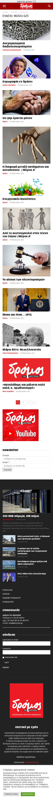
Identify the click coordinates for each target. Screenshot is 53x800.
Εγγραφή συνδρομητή (12, 598)
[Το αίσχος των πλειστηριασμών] (26, 260)
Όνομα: (6, 455)
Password (7, 649)
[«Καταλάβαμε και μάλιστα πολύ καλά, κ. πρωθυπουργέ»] (26, 369)
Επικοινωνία (7, 590)
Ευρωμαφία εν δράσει (18, 81)
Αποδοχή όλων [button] (27, 794)
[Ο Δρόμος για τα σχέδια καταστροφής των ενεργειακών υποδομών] (9, 551)
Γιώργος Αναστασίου (9, 85)
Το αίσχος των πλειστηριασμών (24, 279)
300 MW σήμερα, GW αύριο (21, 516)
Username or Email (10, 640)
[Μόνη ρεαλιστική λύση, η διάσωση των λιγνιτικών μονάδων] (9, 539)
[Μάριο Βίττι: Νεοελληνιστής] (26, 335)
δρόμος (5, 121)
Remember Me (11, 657)
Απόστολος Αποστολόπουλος (12, 50)
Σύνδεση (6, 594)
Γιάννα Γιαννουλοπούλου (10, 353)
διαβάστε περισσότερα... (27, 757)
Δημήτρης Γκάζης (8, 519)
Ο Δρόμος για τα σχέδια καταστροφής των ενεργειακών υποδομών (32, 551)
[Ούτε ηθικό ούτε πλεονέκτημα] (9, 577)
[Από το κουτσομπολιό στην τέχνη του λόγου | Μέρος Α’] (26, 219)
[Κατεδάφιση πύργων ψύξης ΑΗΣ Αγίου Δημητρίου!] (9, 564)
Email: (6, 462)
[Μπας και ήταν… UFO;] (26, 300)
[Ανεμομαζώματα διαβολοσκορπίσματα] (26, 30)
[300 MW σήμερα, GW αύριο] (26, 501)
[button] (4, 6)
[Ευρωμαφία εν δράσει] (26, 66)
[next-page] (34, 402)
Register (6, 667)
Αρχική (5, 12)
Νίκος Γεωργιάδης (8, 391)
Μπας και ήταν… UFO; (17, 314)
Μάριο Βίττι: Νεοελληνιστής (22, 349)
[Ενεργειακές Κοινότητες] (26, 187)
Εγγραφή (7, 469)
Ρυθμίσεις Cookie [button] (11, 794)
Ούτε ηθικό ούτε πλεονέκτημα (31, 574)
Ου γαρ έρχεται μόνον (18, 118)
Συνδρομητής (8, 602)
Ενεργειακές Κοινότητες (19, 199)
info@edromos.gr (15, 623)
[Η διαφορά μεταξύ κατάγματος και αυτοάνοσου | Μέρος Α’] (26, 145)
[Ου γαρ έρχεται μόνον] (26, 102)
